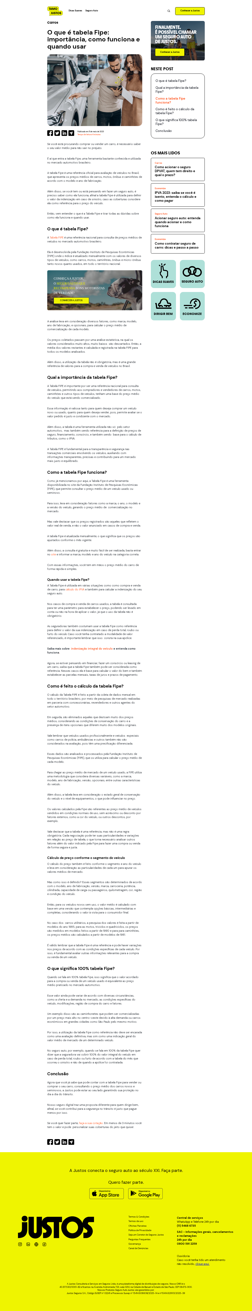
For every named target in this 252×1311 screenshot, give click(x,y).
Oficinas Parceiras (137, 1226)
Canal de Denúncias (138, 1248)
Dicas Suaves (75, 10)
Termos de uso (135, 1221)
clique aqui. (202, 1264)
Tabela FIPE (57, 237)
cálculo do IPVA (74, 589)
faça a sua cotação (91, 1123)
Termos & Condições (138, 1217)
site (54, 554)
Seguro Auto (91, 10)
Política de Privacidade (139, 1230)
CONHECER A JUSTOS (71, 300)
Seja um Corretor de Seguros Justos (146, 1235)
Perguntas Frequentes (139, 1239)
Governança (134, 1244)
